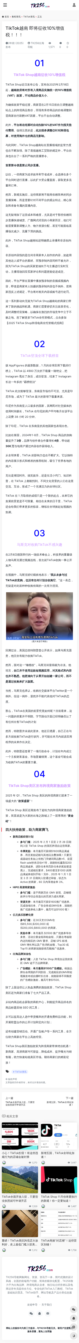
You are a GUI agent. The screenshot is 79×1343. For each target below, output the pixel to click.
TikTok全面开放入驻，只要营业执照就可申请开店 (20, 1198)
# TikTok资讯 (19, 1071)
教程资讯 (16, 16)
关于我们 (47, 1304)
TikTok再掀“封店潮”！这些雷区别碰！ (59, 1242)
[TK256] (39, 5)
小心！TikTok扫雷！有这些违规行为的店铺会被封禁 (20, 1155)
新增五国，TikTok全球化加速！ (57, 1155)
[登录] (74, 5)
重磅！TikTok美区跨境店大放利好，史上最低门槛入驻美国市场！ (20, 1242)
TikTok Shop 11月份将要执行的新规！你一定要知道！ (59, 1198)
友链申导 (32, 1304)
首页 (7, 16)
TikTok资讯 (29, 16)
